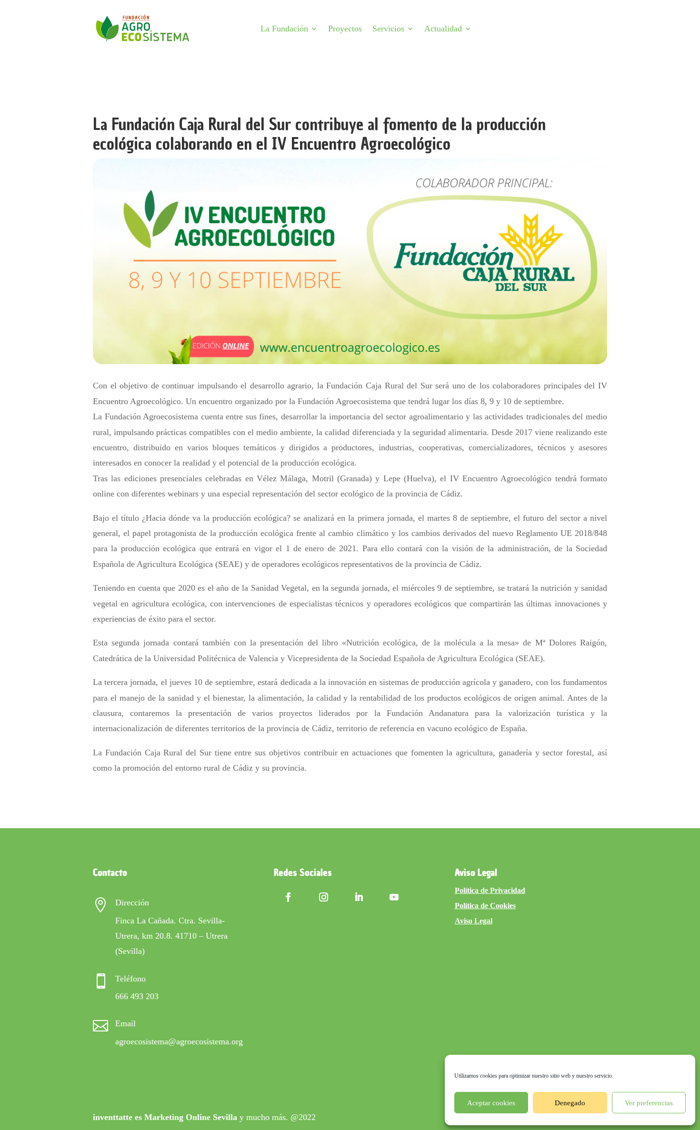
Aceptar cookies (491, 1103)
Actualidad (443, 28)
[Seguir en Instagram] (324, 897)
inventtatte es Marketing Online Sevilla (165, 1117)
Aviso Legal (473, 921)
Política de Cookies (485, 906)
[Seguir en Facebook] (288, 897)
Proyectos (345, 28)
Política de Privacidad (490, 890)
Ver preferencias (649, 1103)
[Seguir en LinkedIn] (359, 897)
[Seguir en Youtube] (394, 897)
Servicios (388, 28)
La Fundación (284, 28)
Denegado (570, 1103)
